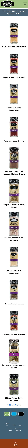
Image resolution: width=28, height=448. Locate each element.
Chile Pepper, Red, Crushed (14, 334)
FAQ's (14, 425)
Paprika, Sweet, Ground (14, 141)
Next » (18, 405)
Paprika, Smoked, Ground (14, 77)
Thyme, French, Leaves (14, 304)
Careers (21, 425)
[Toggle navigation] (25, 3)
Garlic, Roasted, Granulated (14, 47)
